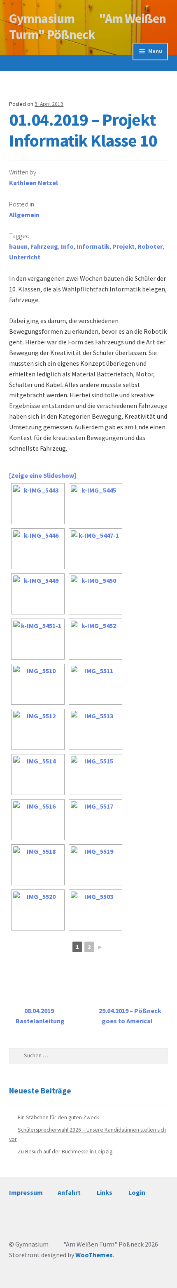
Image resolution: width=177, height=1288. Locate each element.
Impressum (26, 1192)
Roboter (150, 246)
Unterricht (24, 257)
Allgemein (24, 215)
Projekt (123, 246)
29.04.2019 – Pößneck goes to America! (130, 1015)
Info (67, 246)
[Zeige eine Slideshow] (42, 475)
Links (104, 1192)
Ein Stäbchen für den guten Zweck (58, 1117)
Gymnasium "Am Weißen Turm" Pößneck (87, 26)
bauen (18, 246)
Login (136, 1192)
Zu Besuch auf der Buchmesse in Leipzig (65, 1151)
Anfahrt (69, 1192)
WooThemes (94, 1255)
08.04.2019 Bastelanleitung (40, 1015)
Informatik (93, 246)
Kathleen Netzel (33, 183)
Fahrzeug (44, 246)
